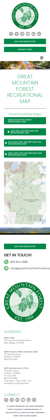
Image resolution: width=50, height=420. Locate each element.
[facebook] (11, 34)
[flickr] (39, 34)
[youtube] (28, 34)
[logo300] (25, 3)
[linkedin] (33, 34)
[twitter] (17, 34)
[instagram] (22, 34)
